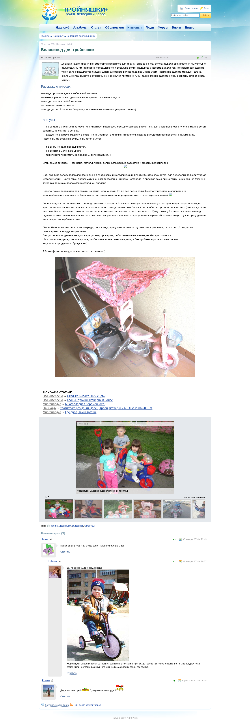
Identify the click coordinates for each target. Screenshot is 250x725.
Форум (163, 27)
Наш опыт (134, 27)
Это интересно (53, 396)
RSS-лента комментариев (87, 705)
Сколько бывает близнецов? (86, 396)
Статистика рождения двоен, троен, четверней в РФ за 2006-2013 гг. (106, 408)
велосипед (77, 526)
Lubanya (52, 561)
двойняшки (65, 526)
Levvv (45, 539)
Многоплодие (52, 404)
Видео (189, 27)
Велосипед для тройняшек (81, 36)
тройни (54, 526)
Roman (46, 680)
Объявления (114, 27)
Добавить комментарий (57, 705)
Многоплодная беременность (85, 404)
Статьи (96, 27)
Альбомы (80, 27)
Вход (206, 8)
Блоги (176, 27)
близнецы (89, 526)
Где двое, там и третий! (80, 412)
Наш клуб (63, 27)
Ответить (65, 552)
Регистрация (191, 8)
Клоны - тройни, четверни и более (90, 400)
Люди (150, 27)
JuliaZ (69, 44)
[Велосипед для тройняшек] (50, 79)
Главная (45, 36)
